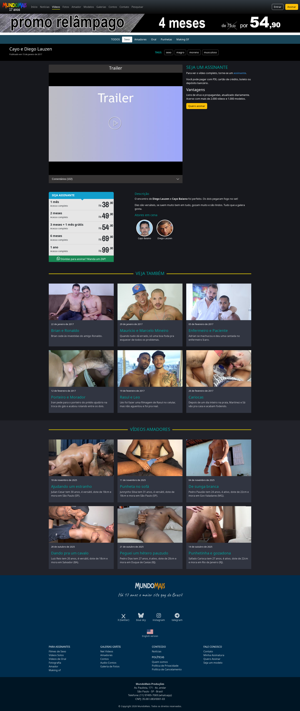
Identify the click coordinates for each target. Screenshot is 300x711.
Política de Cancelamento (167, 669)
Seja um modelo (212, 662)
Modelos (89, 7)
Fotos (65, 7)
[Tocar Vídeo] (115, 123)
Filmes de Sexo (57, 651)
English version (150, 636)
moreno (194, 52)
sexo (168, 52)
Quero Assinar (211, 659)
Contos (113, 7)
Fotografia (55, 662)
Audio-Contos (108, 662)
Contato (124, 7)
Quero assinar (196, 106)
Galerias (101, 7)
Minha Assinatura (213, 655)
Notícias (45, 7)
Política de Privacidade (165, 665)
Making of (55, 670)
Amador (76, 7)
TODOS (115, 39)
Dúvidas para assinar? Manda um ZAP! (83, 259)
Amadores (140, 39)
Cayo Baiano (144, 238)
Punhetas (166, 39)
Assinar (291, 7)
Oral (153, 39)
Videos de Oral (57, 659)
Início (34, 7)
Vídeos (56, 7)
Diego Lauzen (165, 238)
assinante (240, 73)
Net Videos (106, 651)
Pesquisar (137, 7)
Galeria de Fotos (110, 666)
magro (180, 52)
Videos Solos (56, 655)
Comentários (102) (62, 179)
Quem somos (160, 662)
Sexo (127, 39)
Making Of (182, 39)
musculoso (210, 52)
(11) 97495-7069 (149, 695)
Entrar (277, 7)
